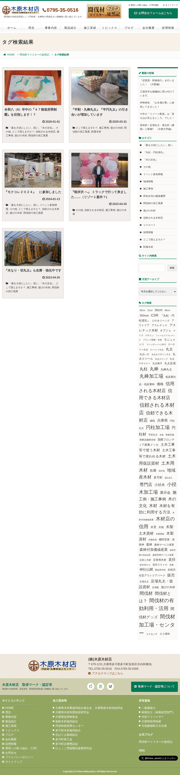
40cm (167, 310)
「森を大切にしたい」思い (23, 127)
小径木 (159, 485)
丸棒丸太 (166, 369)
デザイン (149, 335)
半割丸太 (153, 434)
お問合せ (11, 752)
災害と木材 (145, 560)
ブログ (129, 27)
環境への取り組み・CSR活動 (144, 5)
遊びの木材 (21, 135)
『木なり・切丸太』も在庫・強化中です (32, 270)
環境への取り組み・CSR (21, 748)
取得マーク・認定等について (156, 686)
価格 (160, 384)
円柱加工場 (158, 427)
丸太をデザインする (161, 354)
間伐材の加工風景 (38, 135)
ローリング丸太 (157, 350)
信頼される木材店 (45, 131)
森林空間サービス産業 (163, 555)
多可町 (158, 477)
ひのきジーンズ (160, 320)
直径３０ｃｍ (160, 564)
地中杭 (162, 471)
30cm (158, 310)
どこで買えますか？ (23, 131)
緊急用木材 (160, 570)
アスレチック (159, 325)
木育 (153, 527)
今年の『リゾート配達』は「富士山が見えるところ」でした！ (157, 115)
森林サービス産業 (164, 544)
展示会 (165, 492)
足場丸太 (144, 581)
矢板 (171, 565)
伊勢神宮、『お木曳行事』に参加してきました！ (157, 104)
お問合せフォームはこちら (155, 13)
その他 (13, 209)
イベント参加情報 (153, 174)
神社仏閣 (146, 569)
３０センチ (152, 634)
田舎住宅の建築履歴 (154, 196)
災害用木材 (159, 559)
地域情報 (148, 181)
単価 (161, 435)
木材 (153, 506)
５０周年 (165, 634)
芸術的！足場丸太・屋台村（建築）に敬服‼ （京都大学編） (157, 127)
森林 (149, 544)
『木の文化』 (47, 127)
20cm (142, 310)
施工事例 (104, 127)
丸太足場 (170, 363)
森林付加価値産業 (154, 549)
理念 (31, 27)
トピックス (109, 27)
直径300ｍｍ (145, 565)
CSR (154, 315)
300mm (144, 315)
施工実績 (90, 27)
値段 (152, 420)
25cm (150, 310)
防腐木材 (96, 131)
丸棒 (154, 369)
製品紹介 (70, 27)
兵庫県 (162, 420)
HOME (11, 54)
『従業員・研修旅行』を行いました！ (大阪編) (157, 82)
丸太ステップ (161, 359)
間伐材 (146, 593)
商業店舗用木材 (148, 439)
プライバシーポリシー (19, 757)
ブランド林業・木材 (152, 340)
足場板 (155, 587)
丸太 (169, 349)
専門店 (146, 484)
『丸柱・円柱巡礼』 (154, 152)
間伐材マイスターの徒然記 (34, 54)
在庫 (153, 470)
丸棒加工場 (151, 376)
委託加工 (168, 478)
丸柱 (144, 369)
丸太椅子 (157, 363)
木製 (161, 527)
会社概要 (148, 27)
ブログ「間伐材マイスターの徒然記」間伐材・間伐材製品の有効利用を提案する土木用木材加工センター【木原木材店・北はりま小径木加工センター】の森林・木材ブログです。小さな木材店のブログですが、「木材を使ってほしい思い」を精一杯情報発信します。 (104, 11)
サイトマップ (171, 5)
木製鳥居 (152, 539)
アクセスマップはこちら (107, 673)
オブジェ (165, 330)
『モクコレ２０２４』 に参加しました (32, 192)
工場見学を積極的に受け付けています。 (157, 93)
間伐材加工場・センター (157, 625)
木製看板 (160, 534)
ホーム (12, 27)
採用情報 (168, 27)
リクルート (149, 225)
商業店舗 (170, 435)
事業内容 (51, 27)
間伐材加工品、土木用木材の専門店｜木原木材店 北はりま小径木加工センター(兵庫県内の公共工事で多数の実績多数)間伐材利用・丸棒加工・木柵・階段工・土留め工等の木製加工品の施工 (20, 10)
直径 (171, 559)
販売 (171, 575)
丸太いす (144, 354)
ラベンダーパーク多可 (156, 344)
